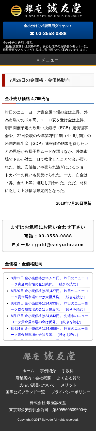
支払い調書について (37, 385)
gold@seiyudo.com (59, 244)
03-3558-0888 (55, 235)
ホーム (28, 371)
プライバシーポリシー (70, 392)
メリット (69, 385)
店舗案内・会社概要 (33, 378)
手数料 (68, 371)
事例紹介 (48, 371)
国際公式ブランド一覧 (25, 392)
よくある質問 (68, 378)
